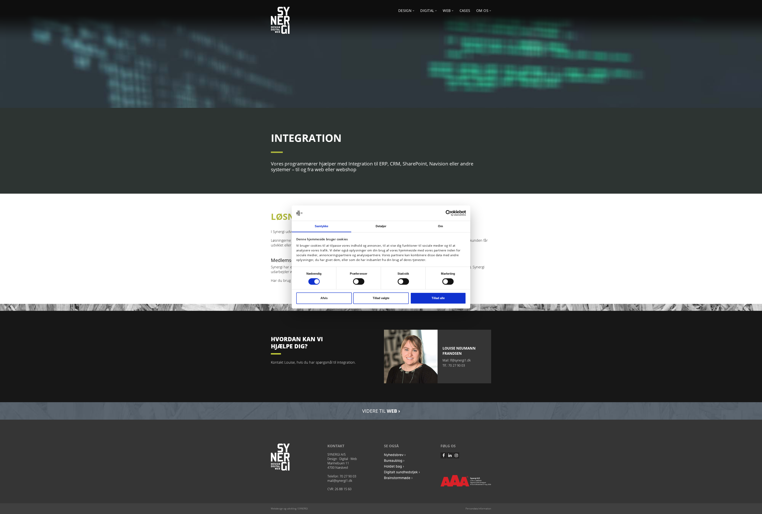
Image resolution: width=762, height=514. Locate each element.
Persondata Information (478, 508)
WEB (447, 10)
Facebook (443, 455)
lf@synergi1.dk (460, 360)
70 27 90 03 (456, 365)
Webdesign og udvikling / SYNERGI (289, 508)
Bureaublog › (394, 461)
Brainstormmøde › (398, 478)
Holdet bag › (394, 466)
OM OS (483, 10)
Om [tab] (440, 226)
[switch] (358, 281)
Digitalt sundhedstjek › (402, 472)
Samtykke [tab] (321, 226)
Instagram (456, 455)
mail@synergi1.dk (339, 480)
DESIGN (405, 10)
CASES (465, 10)
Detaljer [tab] (381, 226)
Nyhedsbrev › (395, 455)
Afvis (324, 298)
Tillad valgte (381, 298)
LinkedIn (450, 455)
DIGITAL (427, 10)
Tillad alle (438, 298)
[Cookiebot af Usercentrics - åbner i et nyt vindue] (448, 213)
